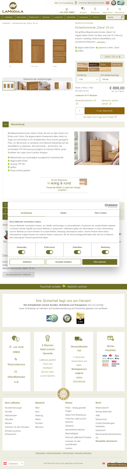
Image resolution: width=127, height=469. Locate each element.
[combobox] (115, 17)
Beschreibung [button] (17, 124)
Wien (37, 408)
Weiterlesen (101, 42)
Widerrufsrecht (102, 408)
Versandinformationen (75, 429)
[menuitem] (8, 17)
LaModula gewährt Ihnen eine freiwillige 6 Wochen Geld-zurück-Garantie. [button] (47, 368)
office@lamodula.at (16, 379)
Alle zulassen (100, 262)
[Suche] (122, 17)
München (39, 427)
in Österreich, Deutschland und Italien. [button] (79, 369)
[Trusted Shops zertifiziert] (113, 2)
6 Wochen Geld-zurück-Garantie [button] (47, 349)
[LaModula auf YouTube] (103, 463)
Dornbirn (39, 423)
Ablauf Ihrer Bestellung (75, 415)
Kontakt (8, 411)
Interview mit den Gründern (17, 427)
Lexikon (68, 448)
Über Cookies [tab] (101, 213)
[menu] (52, 17)
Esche (103, 69)
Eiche (103, 65)
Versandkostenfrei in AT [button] (85, 100)
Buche (80, 65)
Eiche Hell (117, 65)
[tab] (63, 124)
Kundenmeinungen (13, 408)
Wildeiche (82, 69)
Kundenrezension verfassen (18, 274)
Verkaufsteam (11, 415)
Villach (38, 419)
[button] (64, 2)
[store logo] (13, 7)
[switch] (49, 252)
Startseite (6, 23)
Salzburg (39, 415)
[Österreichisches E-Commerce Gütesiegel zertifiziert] (121, 2)
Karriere (8, 423)
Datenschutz (101, 419)
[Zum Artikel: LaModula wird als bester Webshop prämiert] (63, 394)
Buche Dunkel (95, 65)
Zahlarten (69, 426)
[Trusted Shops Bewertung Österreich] (67, 318)
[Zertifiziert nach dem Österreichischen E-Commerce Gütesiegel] (52, 318)
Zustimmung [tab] (26, 213)
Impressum (101, 430)
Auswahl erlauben (63, 262)
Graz (37, 411)
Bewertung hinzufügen (84, 23)
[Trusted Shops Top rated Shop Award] (80, 318)
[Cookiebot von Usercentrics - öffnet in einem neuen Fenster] (106, 206)
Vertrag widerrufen (104, 411)
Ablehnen (27, 262)
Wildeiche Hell (95, 69)
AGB (98, 415)
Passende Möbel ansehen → (63, 188)
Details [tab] (64, 213)
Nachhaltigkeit (71, 433)
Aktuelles (9, 419)
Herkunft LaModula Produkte (78, 437)
